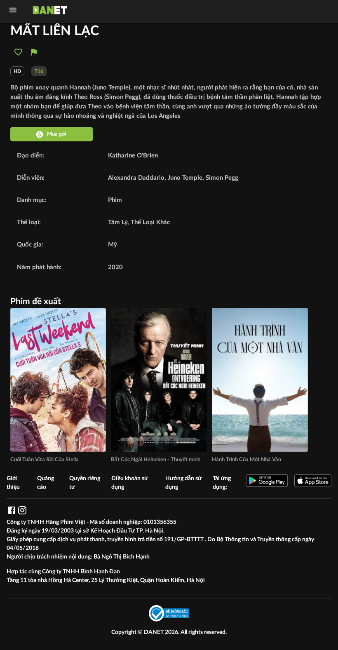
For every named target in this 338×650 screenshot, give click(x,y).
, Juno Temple (183, 178)
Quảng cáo (45, 483)
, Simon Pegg (220, 178)
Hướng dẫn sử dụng (183, 483)
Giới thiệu (13, 483)
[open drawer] (13, 10)
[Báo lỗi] (34, 52)
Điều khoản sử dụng (129, 483)
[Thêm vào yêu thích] (18, 52)
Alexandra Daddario (136, 178)
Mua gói (56, 134)
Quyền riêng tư (84, 483)
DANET (154, 632)
